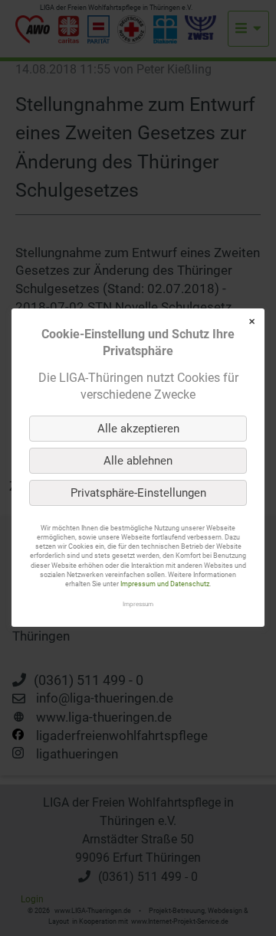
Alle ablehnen (138, 461)
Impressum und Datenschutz (164, 584)
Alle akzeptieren (138, 428)
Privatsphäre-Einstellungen (138, 493)
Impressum (138, 604)
